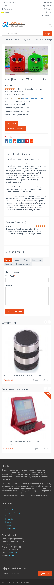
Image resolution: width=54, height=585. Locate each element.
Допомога (48, 15)
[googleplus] (14, 141)
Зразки (49, 2)
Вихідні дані (37, 260)
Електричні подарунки (15, 40)
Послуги (49, 6)
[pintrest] (27, 141)
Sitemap (8, 525)
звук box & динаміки (30, 40)
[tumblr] (23, 141)
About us (8, 507)
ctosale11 (11, 555)
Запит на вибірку (16, 128)
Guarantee (9, 516)
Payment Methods (11, 528)
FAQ (50, 12)
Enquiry (8, 260)
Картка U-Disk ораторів (45, 40)
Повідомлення (12, 285)
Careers (8, 522)
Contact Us (9, 519)
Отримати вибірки (40, 380)
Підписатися (45, 573)
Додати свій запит (15, 311)
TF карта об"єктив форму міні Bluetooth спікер (22, 375)
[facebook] (6, 141)
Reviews (17, 260)
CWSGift (4, 40)
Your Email (10, 276)
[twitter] (10, 141)
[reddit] (31, 141)
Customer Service (11, 510)
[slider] (10, 89)
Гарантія (49, 9)
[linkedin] (19, 141)
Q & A (26, 260)
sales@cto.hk (12, 552)
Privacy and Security (12, 513)
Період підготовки (23, 264)
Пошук (47, 33)
